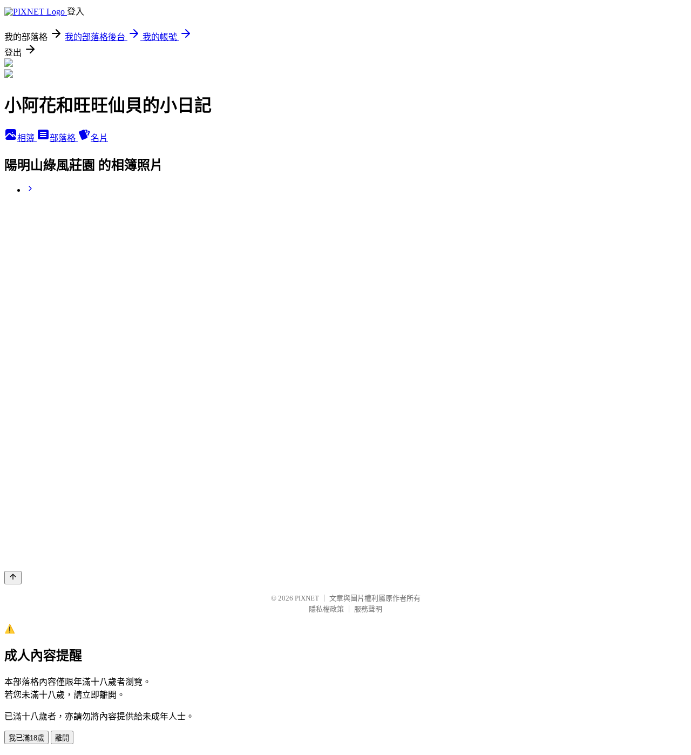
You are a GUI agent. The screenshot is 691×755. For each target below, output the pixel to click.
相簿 (27, 138)
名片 (99, 138)
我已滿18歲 (26, 738)
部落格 (64, 138)
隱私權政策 (326, 609)
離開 (62, 738)
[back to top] (13, 577)
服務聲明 (368, 609)
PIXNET (307, 598)
